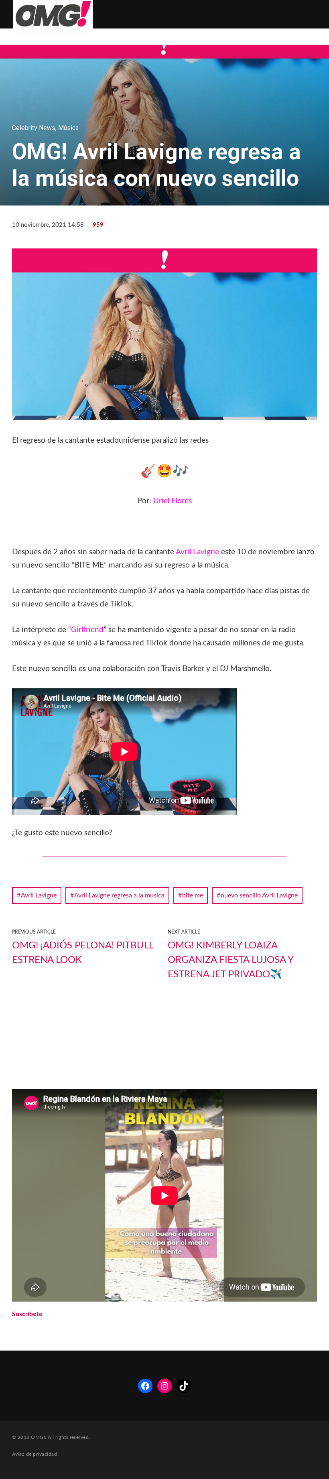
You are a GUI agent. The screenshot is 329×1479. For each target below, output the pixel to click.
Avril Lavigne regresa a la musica (119, 895)
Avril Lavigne (39, 895)
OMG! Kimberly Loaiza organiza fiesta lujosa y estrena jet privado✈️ (230, 960)
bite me (192, 895)
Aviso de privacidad (34, 1454)
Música (68, 128)
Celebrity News (33, 128)
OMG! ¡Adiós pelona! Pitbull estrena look (82, 953)
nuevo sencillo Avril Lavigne (259, 895)
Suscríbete (27, 1314)
